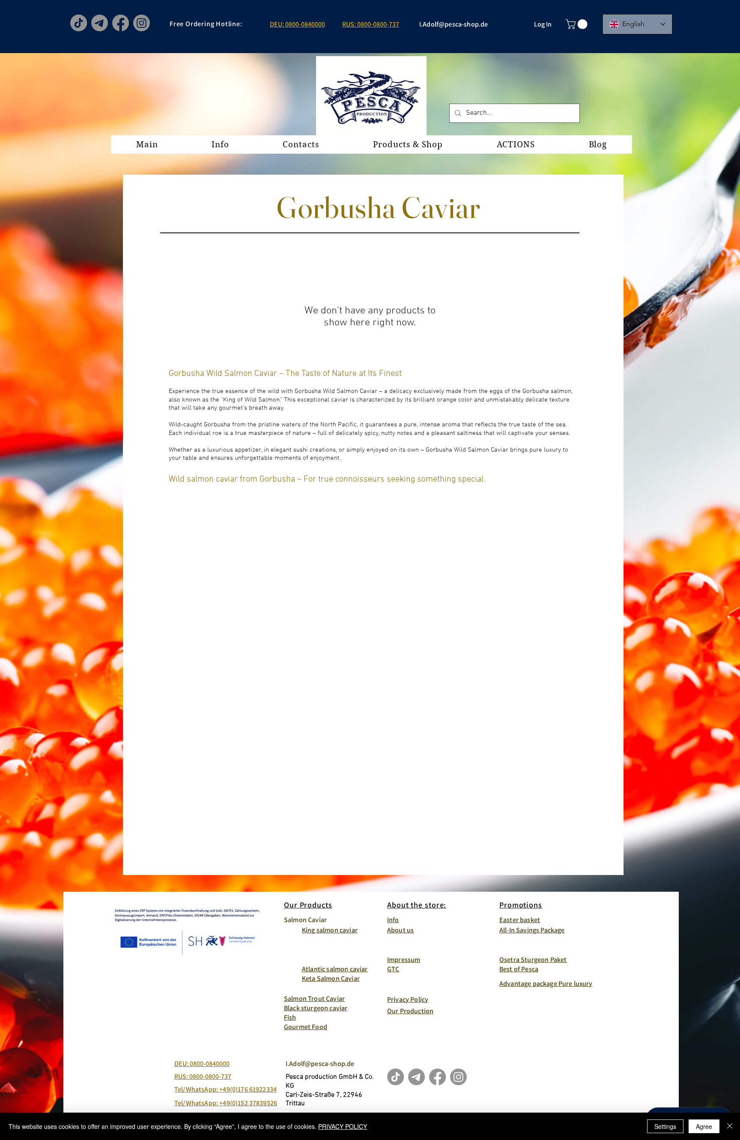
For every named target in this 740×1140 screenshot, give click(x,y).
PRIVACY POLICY (342, 1126)
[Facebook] (120, 23)
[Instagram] (141, 23)
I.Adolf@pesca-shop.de (453, 24)
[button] (578, 24)
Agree (704, 1126)
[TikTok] (78, 23)
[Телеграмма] (99, 23)
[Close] (730, 1126)
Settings (665, 1126)
